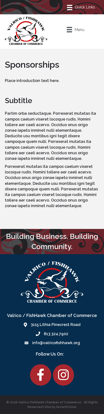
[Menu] (81, 7)
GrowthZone (66, 407)
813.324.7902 (56, 334)
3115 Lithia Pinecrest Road (56, 324)
